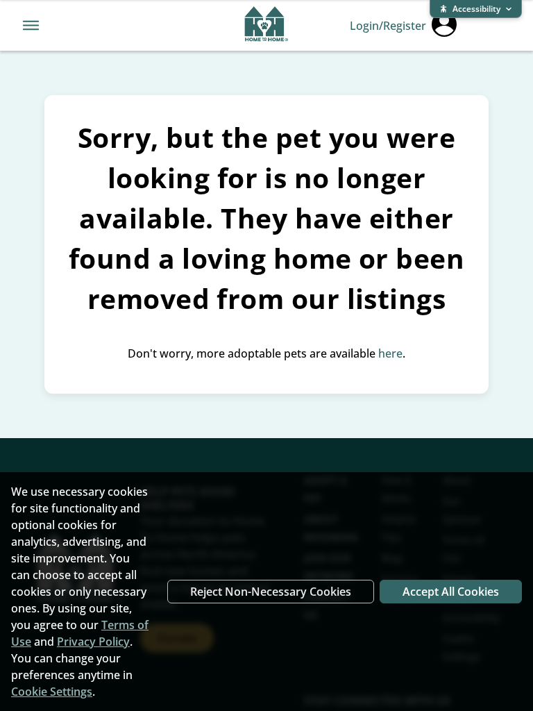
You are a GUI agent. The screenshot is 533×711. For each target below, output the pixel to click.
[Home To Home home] (266, 26)
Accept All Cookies (451, 591)
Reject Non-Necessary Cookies (270, 591)
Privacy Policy (93, 641)
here (390, 353)
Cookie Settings (51, 691)
